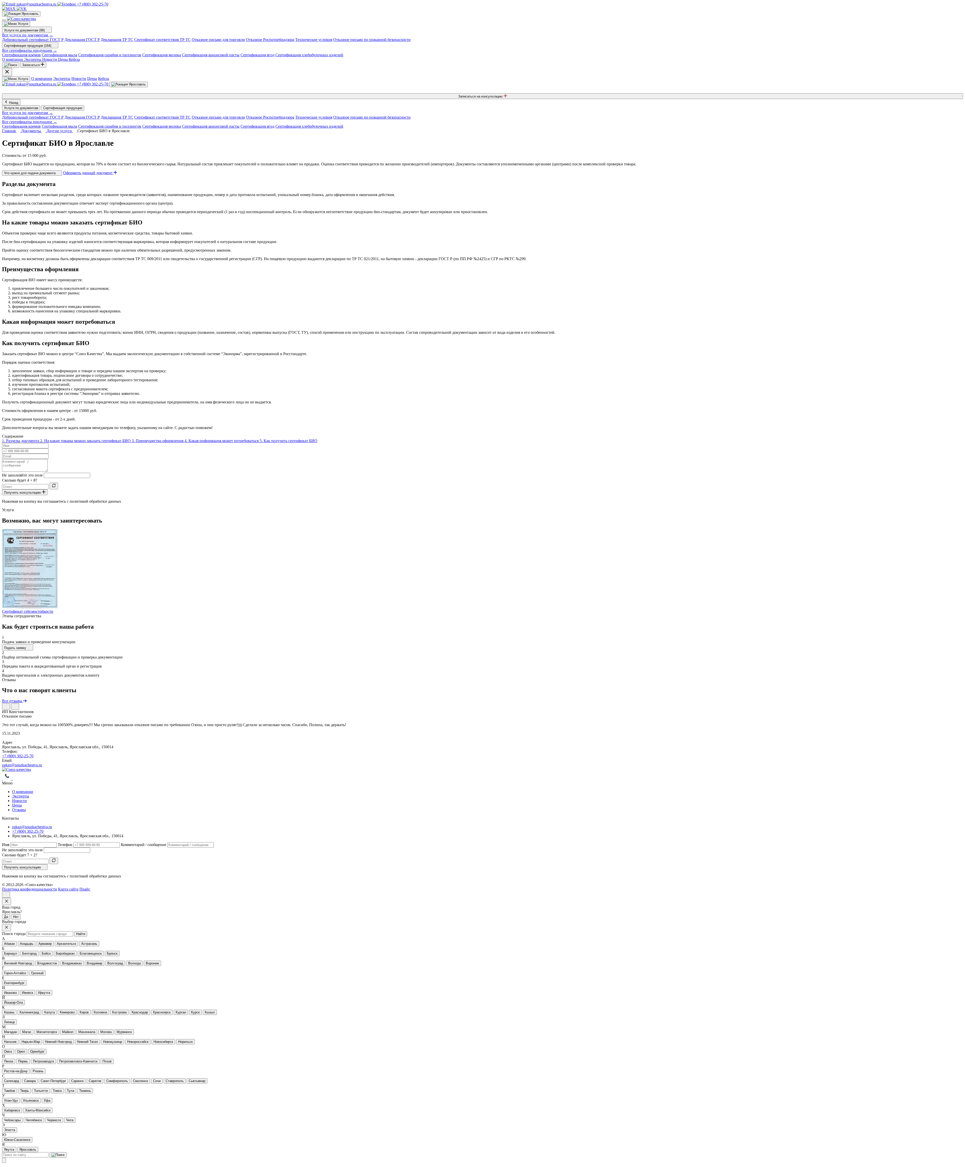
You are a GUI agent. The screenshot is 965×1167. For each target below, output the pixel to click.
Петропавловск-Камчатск (78, 1061)
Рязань (38, 1071)
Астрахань (89, 944)
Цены (92, 78)
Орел (21, 1051)
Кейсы (103, 78)
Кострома (119, 1012)
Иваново (10, 993)
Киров (84, 1012)
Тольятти (41, 1091)
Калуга (49, 1012)
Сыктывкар (197, 1081)
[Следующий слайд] (15, 706)
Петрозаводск (43, 1061)
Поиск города (14, 933)
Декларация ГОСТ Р (82, 39)
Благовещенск (91, 953)
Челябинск (34, 1120)
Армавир (45, 944)
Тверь (24, 1091)
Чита (69, 1120)
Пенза (8, 1061)
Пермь (23, 1061)
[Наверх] (6, 895)
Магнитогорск (46, 1032)
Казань (9, 1012)
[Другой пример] (54, 486)
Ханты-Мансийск (38, 1110)
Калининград (29, 1012)
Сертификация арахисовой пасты (210, 55)
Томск (57, 1091)
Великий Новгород (18, 963)
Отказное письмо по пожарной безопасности (372, 39)
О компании (41, 78)
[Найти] (58, 1155)
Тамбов (9, 1091)
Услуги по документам (21, 108)
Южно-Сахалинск (17, 1140)
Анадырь (26, 944)
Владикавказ (72, 963)
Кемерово (67, 1012)
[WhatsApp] (7, 778)
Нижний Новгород (58, 1042)
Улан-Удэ (11, 1100)
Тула (70, 1091)
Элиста (9, 1130)
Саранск (77, 1081)
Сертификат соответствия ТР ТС (162, 39)
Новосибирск (163, 1042)
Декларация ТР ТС (117, 39)
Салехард (11, 1081)
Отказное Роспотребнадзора (270, 39)
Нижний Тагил (87, 1042)
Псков (107, 1061)
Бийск (46, 953)
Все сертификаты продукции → (29, 50)
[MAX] (9, 9)
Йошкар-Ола (13, 1002)
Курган (181, 1012)
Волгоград (115, 963)
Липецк (9, 1022)
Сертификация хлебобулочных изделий (309, 55)
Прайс (84, 889)
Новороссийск (138, 1042)
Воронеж (152, 963)
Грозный (37, 973)
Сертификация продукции (62, 108)
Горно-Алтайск (15, 973)
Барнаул (10, 953)
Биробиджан (65, 953)
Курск (195, 1012)
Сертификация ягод (257, 55)
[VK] (22, 9)
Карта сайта (68, 889)
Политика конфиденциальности (29, 889)
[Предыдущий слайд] (6, 706)
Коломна (100, 1012)
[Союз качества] (16, 769)
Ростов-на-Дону (16, 1071)
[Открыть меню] (4, 20)
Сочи (157, 1081)
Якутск (9, 1149)
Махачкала (86, 1032)
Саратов (95, 1081)
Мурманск (124, 1032)
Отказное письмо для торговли (218, 39)
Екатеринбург (14, 983)
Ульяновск (31, 1100)
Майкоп (67, 1032)
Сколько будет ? (19, 480)
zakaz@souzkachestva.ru (22, 765)
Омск (8, 1051)
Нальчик (10, 1042)
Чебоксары (12, 1120)
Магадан (10, 1032)
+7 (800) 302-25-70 (17, 756)
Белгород (29, 953)
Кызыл (210, 1012)
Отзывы (19, 810)
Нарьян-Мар (31, 1042)
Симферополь (117, 1081)
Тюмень (85, 1091)
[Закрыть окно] (6, 901)
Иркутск (44, 993)
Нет (16, 917)
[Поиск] (10, 65)
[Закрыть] (4, 1160)
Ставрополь (175, 1081)
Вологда (134, 963)
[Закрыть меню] (7, 72)
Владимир (94, 963)
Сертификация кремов (21, 55)
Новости (78, 78)
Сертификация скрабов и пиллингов (109, 55)
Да (6, 917)
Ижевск (27, 993)
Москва (106, 1032)
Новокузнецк (112, 1042)
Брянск (112, 953)
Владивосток (47, 963)
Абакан (9, 944)
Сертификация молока (161, 55)
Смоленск (140, 1081)
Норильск (185, 1042)
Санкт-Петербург (53, 1081)
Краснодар (140, 1012)
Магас (26, 1032)
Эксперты (61, 78)
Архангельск (66, 944)
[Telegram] (2, 778)
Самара (30, 1081)
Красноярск (162, 1012)
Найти (80, 934)
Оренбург (37, 1051)
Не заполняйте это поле (22, 475)
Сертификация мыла (59, 55)
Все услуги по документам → (27, 35)
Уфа (47, 1100)
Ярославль (27, 1149)
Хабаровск (12, 1110)
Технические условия (313, 39)
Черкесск (54, 1120)
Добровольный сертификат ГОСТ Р (33, 39)
